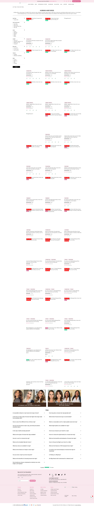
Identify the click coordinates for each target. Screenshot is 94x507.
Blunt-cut (15, 60)
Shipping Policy (32, 495)
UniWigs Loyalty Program (55, 489)
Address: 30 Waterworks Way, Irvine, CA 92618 (58, 482)
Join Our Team (20, 495)
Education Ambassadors (21, 493)
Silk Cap (15, 27)
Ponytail (15, 63)
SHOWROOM (50, 4)
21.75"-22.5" (16, 49)
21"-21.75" (16, 47)
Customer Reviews (43, 495)
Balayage (15, 32)
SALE (61, 4)
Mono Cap (16, 25)
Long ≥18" (16, 43)
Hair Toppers (31, 4)
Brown (15, 31)
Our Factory (19, 490)
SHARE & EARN (71, 4)
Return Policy (32, 490)
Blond (15, 36)
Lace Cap (15, 23)
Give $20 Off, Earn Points (55, 493)
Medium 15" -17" (17, 42)
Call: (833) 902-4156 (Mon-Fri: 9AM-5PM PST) (57, 479)
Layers (15, 59)
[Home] (13, 6)
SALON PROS (56, 4)
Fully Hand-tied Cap (17, 26)
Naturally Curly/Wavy (18, 55)
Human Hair (16, 19)
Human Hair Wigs (20, 6)
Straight (15, 54)
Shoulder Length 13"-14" (18, 41)
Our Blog (42, 489)
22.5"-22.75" (16, 50)
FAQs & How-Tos (43, 493)
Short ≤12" (16, 40)
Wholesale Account (76, 1)
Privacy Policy (32, 492)
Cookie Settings (78, 505)
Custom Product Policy (33, 498)
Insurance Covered (33, 496)
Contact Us (31, 489)
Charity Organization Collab (22, 492)
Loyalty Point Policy (54, 490)
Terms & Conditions (33, 493)
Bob (14, 62)
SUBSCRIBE (32, 480)
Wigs (36, 4)
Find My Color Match (44, 490)
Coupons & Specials (54, 492)
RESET (16, 66)
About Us (19, 489)
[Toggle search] (64, 1)
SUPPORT (65, 4)
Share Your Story (53, 495)
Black (15, 35)
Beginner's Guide (43, 492)
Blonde (15, 33)
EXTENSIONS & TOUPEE (42, 4)
